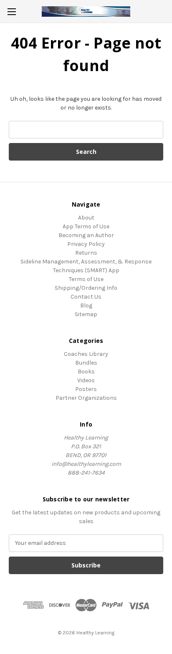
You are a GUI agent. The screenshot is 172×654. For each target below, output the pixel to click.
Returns (86, 252)
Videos (86, 380)
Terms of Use (86, 279)
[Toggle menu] (11, 11)
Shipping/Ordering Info (86, 287)
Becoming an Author (86, 235)
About (86, 217)
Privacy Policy (86, 244)
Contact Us (86, 296)
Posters (86, 389)
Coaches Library (86, 354)
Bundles (86, 362)
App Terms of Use (86, 226)
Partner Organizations (86, 397)
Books (86, 371)
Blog (86, 305)
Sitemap (86, 314)
